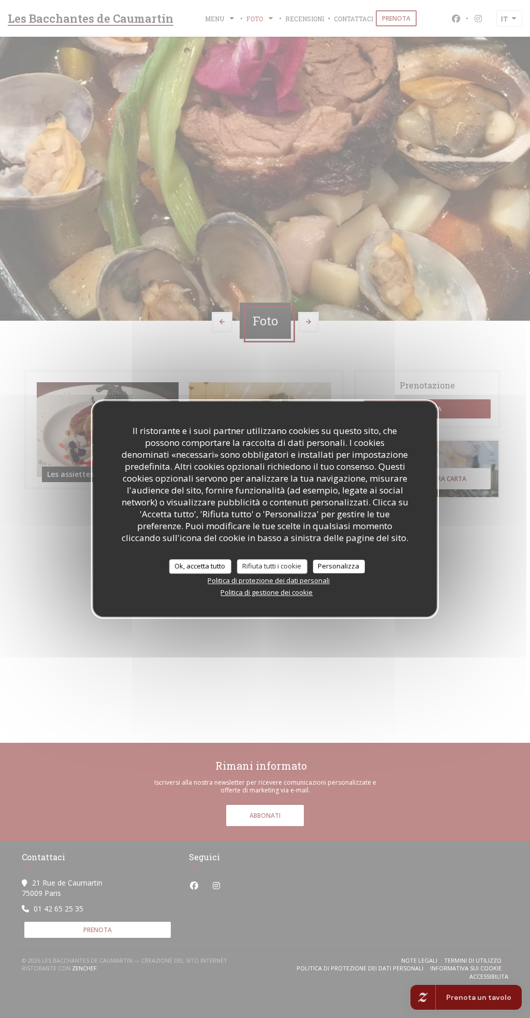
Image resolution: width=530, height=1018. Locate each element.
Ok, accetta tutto (199, 566)
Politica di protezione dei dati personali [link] (269, 580)
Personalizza (338, 566)
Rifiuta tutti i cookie (271, 566)
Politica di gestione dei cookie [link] (266, 592)
